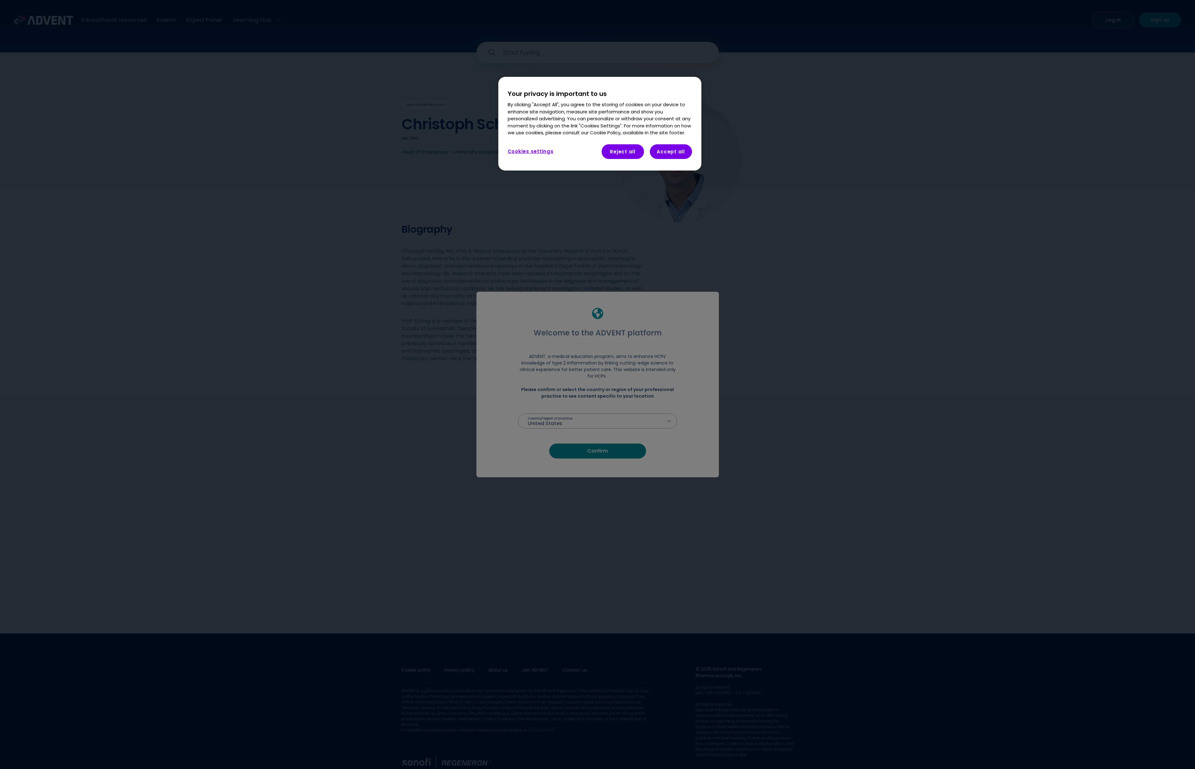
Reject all (622, 151)
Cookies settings (531, 151)
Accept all (671, 151)
